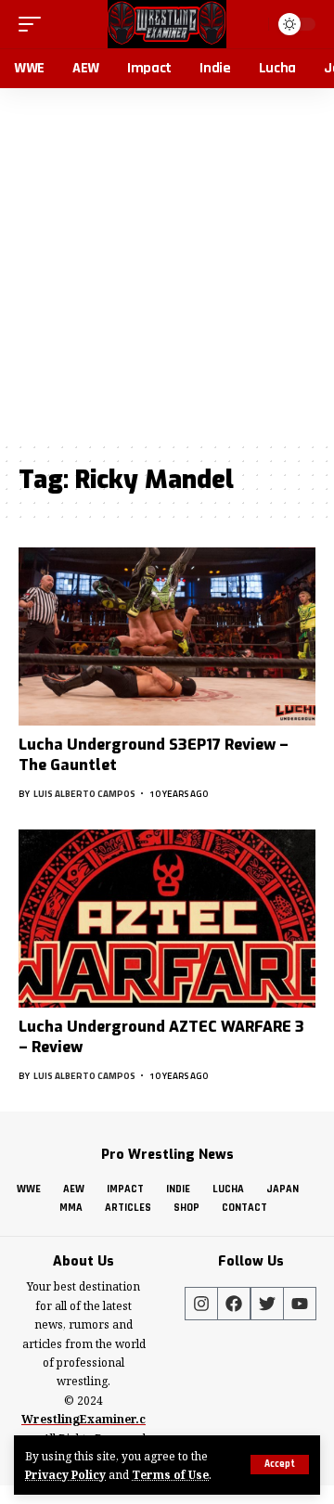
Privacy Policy (65, 1474)
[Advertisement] (167, 264)
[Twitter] (267, 1303)
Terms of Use (170, 1474)
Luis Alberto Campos (84, 794)
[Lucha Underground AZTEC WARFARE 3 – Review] (167, 918)
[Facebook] (233, 1303)
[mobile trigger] (34, 24)
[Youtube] (299, 1303)
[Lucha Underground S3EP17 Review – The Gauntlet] (167, 636)
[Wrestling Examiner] (166, 24)
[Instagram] (201, 1303)
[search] (251, 24)
